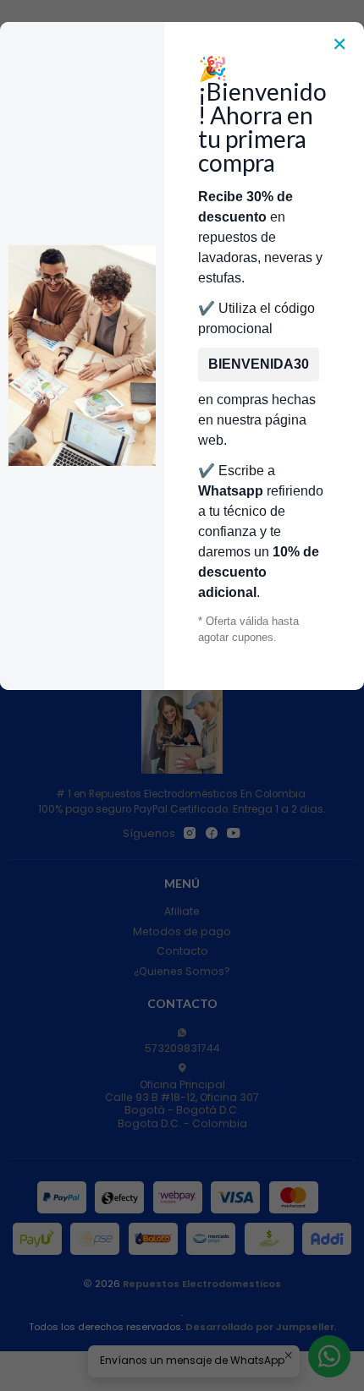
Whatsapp (230, 491)
